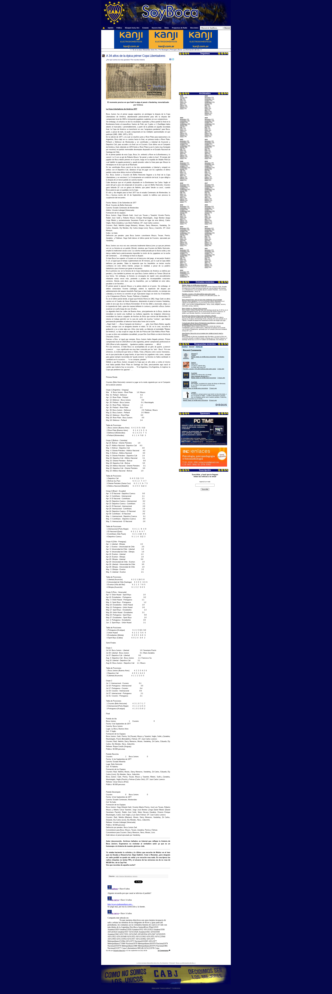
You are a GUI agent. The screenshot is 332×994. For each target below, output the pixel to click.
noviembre (208, 99)
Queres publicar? (165, 988)
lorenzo (135, 876)
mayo (182, 102)
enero (182, 108)
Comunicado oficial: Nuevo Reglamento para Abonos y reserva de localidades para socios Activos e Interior (202, 323)
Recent (191, 347)
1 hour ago (220, 369)
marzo (182, 105)
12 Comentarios (163, 950)
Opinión (110, 28)
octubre (207, 100)
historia (121, 876)
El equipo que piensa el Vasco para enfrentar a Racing (199, 316)
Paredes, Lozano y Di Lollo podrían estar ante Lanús (198, 294)
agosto (182, 97)
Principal (173, 50)
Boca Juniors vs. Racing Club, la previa (194, 308)
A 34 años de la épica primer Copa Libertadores (135, 55)
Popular (199, 347)
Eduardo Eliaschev (119, 950)
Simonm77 (194, 353)
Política (119, 28)
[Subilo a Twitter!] (173, 60)
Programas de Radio (179, 28)
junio (181, 100)
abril (181, 104)
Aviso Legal (155, 988)
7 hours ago (221, 378)
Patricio (193, 362)
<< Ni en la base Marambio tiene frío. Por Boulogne (149, 50)
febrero (182, 107)
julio (181, 99)
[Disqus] (138, 916)
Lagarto (193, 392)
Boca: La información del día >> (190, 50)
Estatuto (145, 28)
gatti (117, 876)
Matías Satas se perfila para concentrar (194, 285)
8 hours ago (213, 400)
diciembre (208, 97)
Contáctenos (176, 988)
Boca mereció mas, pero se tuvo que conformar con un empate (202, 299)
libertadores (128, 876)
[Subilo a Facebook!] (170, 60)
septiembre (208, 102)
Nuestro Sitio (156, 28)
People (185, 347)
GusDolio (194, 373)
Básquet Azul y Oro (132, 28)
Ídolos (166, 28)
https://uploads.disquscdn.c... (200, 376)
